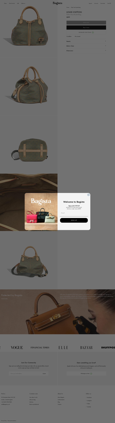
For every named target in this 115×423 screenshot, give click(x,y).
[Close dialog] (88, 195)
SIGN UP (74, 220)
